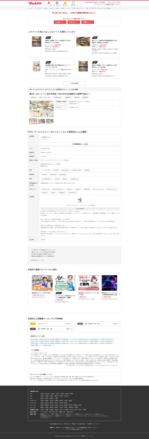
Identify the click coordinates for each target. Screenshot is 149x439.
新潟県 (46, 402)
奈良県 (61, 396)
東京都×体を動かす (83, 339)
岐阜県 (46, 398)
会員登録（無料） (110, 4)
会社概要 (89, 424)
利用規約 (74, 424)
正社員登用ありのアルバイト (47, 416)
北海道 (42, 400)
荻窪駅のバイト (88, 22)
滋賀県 (56, 396)
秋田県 (61, 400)
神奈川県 (47, 393)
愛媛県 (75, 405)
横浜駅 (56, 409)
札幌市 (84, 409)
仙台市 (80, 409)
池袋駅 (51, 409)
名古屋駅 (66, 409)
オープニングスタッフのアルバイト (100, 416)
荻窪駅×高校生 (35, 343)
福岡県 (42, 407)
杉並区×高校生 (35, 341)
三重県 (56, 398)
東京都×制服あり (94, 339)
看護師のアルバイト (60, 416)
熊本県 (56, 407)
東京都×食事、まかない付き (69, 339)
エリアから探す (44, 412)
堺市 (76, 409)
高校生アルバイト (70, 414)
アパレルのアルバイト (46, 417)
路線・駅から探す (53, 412)
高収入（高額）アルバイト (57, 414)
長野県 (51, 402)
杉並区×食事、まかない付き (69, 341)
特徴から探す (70, 412)
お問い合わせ (67, 424)
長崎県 (51, 407)
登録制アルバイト (79, 414)
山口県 (61, 405)
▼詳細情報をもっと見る (37, 260)
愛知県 (42, 398)
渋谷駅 (42, 409)
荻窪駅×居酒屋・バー (49, 345)
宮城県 (56, 400)
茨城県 (62, 393)
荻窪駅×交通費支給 (55, 343)
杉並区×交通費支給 (55, 341)
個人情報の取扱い (81, 424)
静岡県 (51, 398)
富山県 (56, 402)
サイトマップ (96, 424)
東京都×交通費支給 (55, 339)
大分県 (61, 407)
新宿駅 (46, 409)
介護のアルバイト (71, 416)
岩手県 (51, 400)
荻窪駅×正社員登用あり (106, 343)
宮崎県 (65, 407)
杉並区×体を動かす (83, 341)
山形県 (65, 400)
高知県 (80, 405)
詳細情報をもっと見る (81, 144)
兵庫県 (46, 396)
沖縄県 (76, 407)
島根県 (46, 405)
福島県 (70, 400)
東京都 (42, 393)
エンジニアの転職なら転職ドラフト (74, 429)
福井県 (65, 402)
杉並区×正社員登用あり (106, 341)
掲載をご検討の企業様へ (114, 2)
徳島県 (65, 405)
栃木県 (66, 393)
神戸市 (71, 409)
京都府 (51, 396)
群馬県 (71, 393)
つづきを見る (74, 83)
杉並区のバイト (74, 22)
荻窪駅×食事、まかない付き (69, 343)
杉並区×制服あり (94, 341)
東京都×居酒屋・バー (36, 345)
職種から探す (62, 412)
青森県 (46, 400)
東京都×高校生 (35, 339)
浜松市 (61, 409)
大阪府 (42, 396)
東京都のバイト (60, 22)
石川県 (61, 402)
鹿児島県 (71, 407)
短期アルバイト (99, 414)
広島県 (56, 405)
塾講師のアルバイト (45, 414)
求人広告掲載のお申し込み (56, 424)
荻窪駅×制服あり (94, 343)
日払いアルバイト (89, 414)
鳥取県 (42, 405)
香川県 (70, 405)
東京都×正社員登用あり (106, 339)
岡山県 (51, 405)
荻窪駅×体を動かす (83, 343)
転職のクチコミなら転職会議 (63, 427)
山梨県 (42, 402)
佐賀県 (46, 407)
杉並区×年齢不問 (44, 341)
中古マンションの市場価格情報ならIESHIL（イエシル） (84, 427)
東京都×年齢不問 (44, 339)
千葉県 (57, 393)
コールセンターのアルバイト (83, 416)
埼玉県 (52, 393)
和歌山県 (66, 396)
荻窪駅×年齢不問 (44, 343)
